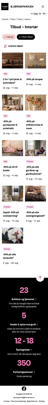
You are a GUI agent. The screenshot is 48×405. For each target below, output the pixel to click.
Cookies (7, 401)
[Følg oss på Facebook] (24, 389)
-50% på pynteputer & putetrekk (10, 125)
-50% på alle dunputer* (9, 256)
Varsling (41, 401)
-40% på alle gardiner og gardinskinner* (34, 170)
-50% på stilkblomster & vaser (34, 125)
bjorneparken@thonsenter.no (24, 397)
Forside (5, 19)
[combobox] (19, 46)
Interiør (9, 37)
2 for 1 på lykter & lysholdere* (12, 81)
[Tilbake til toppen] (40, 278)
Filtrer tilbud (26, 37)
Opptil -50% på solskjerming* (11, 214)
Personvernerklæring (18, 401)
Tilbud (12, 19)
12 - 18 (39, 13)
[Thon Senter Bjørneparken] (17, 6)
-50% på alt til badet (10, 169)
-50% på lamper (34, 79)
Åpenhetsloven (32, 401)
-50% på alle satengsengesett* (35, 214)
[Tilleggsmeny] (43, 6)
